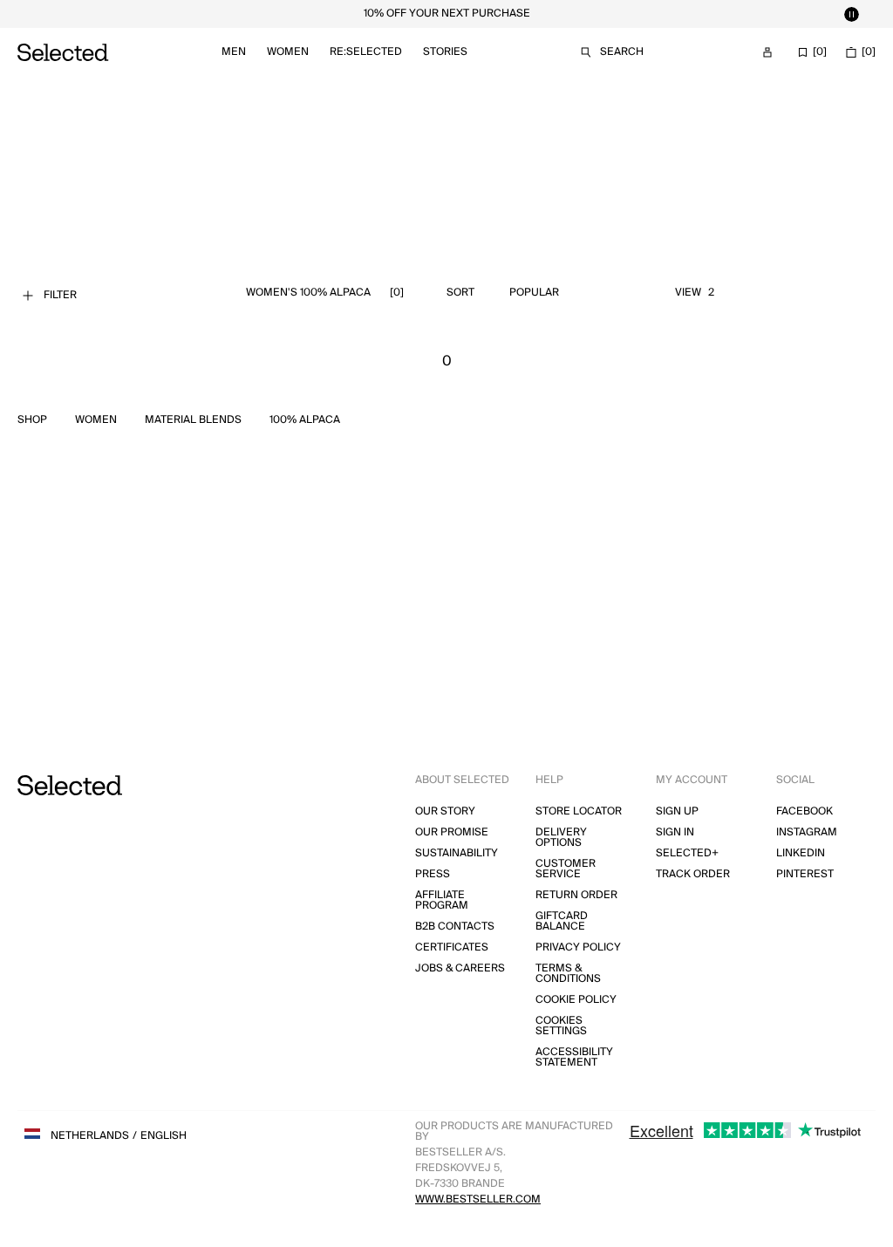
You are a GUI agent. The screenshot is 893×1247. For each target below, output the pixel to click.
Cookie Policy (576, 1000)
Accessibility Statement (574, 1057)
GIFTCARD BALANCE (561, 921)
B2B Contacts (454, 926)
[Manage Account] (767, 52)
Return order (576, 895)
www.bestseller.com (478, 1199)
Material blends (193, 420)
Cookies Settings (561, 1026)
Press (432, 874)
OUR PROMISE (451, 832)
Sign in (675, 832)
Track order (693, 874)
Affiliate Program (441, 900)
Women (288, 52)
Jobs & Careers (460, 968)
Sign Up (677, 811)
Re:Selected (366, 52)
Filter (60, 295)
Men (234, 52)
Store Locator (578, 811)
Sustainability (456, 853)
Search (622, 52)
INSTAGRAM (806, 832)
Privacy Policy (578, 947)
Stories (445, 52)
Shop (32, 420)
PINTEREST (805, 874)
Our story (445, 811)
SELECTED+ (687, 853)
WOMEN (96, 420)
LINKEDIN (800, 853)
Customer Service (565, 869)
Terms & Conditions (568, 973)
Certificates (451, 947)
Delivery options (561, 837)
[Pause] (851, 13)
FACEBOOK (804, 811)
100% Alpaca (304, 420)
